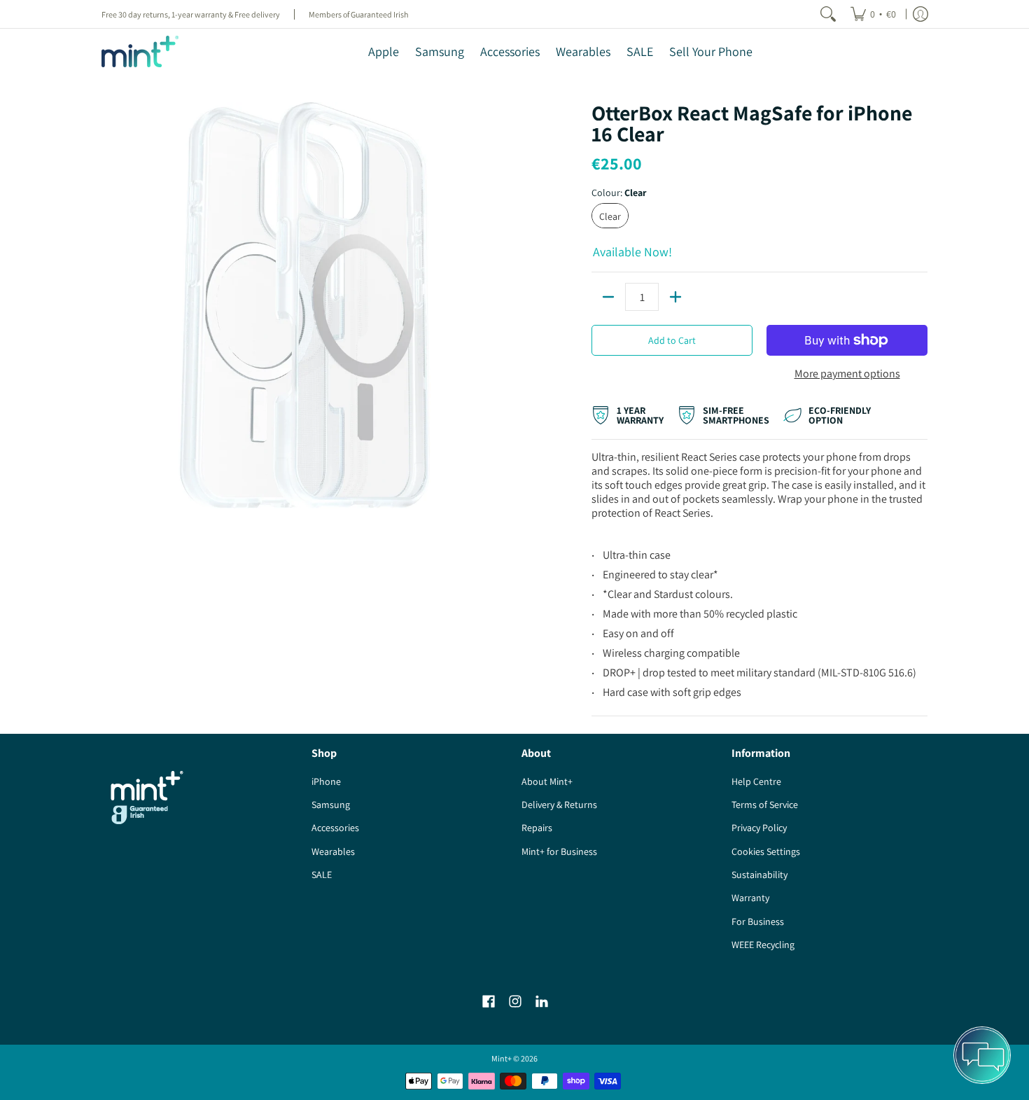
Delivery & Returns (559, 804)
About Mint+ (547, 781)
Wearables (333, 851)
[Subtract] (608, 297)
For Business (758, 921)
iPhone (326, 781)
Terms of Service (765, 804)
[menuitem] (873, 14)
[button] (488, 1001)
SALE (322, 874)
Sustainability (760, 874)
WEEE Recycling (763, 944)
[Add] (675, 297)
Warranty (750, 897)
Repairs (537, 827)
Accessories (335, 827)
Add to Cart (672, 340)
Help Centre (756, 781)
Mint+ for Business (559, 851)
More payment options (847, 374)
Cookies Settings (766, 851)
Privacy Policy (759, 827)
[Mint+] (140, 51)
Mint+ (501, 1058)
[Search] (828, 14)
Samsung (331, 804)
